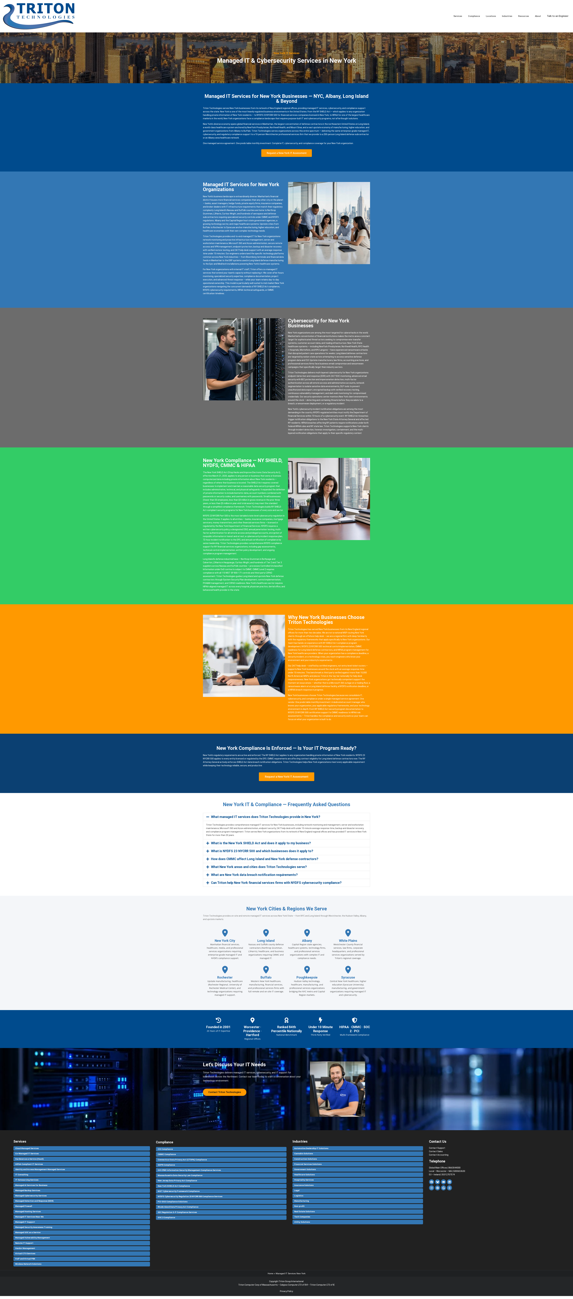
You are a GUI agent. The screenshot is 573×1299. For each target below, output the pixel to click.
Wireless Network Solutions (28, 1264)
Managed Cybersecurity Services (31, 1196)
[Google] (443, 1187)
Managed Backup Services (27, 1190)
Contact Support (437, 1148)
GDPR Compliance (166, 1165)
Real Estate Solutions (304, 1211)
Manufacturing (301, 1201)
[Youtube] (443, 1181)
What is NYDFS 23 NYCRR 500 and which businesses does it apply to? (262, 851)
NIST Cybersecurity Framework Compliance (179, 1191)
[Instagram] (431, 1187)
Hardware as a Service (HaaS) (29, 1159)
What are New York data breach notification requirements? (254, 875)
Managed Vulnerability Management (32, 1238)
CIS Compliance (165, 1149)
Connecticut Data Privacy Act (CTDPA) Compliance (182, 1160)
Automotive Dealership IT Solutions (311, 1148)
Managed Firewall (23, 1206)
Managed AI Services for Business (31, 1185)
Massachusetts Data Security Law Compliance (180, 1175)
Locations (491, 16)
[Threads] (449, 1187)
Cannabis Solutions (303, 1153)
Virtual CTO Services (25, 1253)
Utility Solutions (302, 1222)
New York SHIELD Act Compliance (174, 1186)
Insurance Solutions (304, 1185)
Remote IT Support (24, 1243)
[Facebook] (431, 1181)
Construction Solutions (305, 1159)
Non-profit (299, 1206)
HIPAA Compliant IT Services (29, 1164)
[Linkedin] (449, 1181)
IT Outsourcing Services (26, 1180)
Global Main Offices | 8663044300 (444, 1167)
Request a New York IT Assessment (286, 153)
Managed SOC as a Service (27, 1232)
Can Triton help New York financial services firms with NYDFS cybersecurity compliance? (276, 883)
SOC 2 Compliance (166, 1217)
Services (457, 16)
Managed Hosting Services (28, 1211)
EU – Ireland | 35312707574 (442, 1174)
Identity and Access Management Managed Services (40, 1169)
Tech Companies (302, 1217)
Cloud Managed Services (27, 1148)
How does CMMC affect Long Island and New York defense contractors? (264, 859)
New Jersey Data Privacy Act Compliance (177, 1180)
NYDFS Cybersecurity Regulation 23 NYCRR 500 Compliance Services (190, 1196)
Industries (507, 16)
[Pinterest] (437, 1187)
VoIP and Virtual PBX (25, 1259)
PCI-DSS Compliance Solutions (172, 1202)
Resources (523, 16)
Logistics (298, 1196)
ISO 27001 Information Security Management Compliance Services (189, 1170)
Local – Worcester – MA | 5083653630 (447, 1171)
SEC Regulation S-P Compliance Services (177, 1212)
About (538, 16)
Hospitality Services (304, 1180)
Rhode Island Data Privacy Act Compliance (178, 1207)
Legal (296, 1190)
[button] (286, 817)
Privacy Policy (286, 1291)
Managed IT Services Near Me (29, 1217)
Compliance (474, 16)
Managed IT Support (25, 1222)
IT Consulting (21, 1175)
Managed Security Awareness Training (33, 1227)
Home (270, 1273)
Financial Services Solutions (308, 1164)
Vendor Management (25, 1248)
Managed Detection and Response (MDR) (34, 1201)
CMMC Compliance (167, 1154)
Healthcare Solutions (304, 1175)
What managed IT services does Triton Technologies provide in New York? (265, 817)
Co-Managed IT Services (27, 1153)
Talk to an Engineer (558, 16)
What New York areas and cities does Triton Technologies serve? (259, 867)
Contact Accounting (438, 1155)
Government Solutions (305, 1169)
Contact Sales (436, 1151)
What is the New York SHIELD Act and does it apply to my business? (261, 843)
